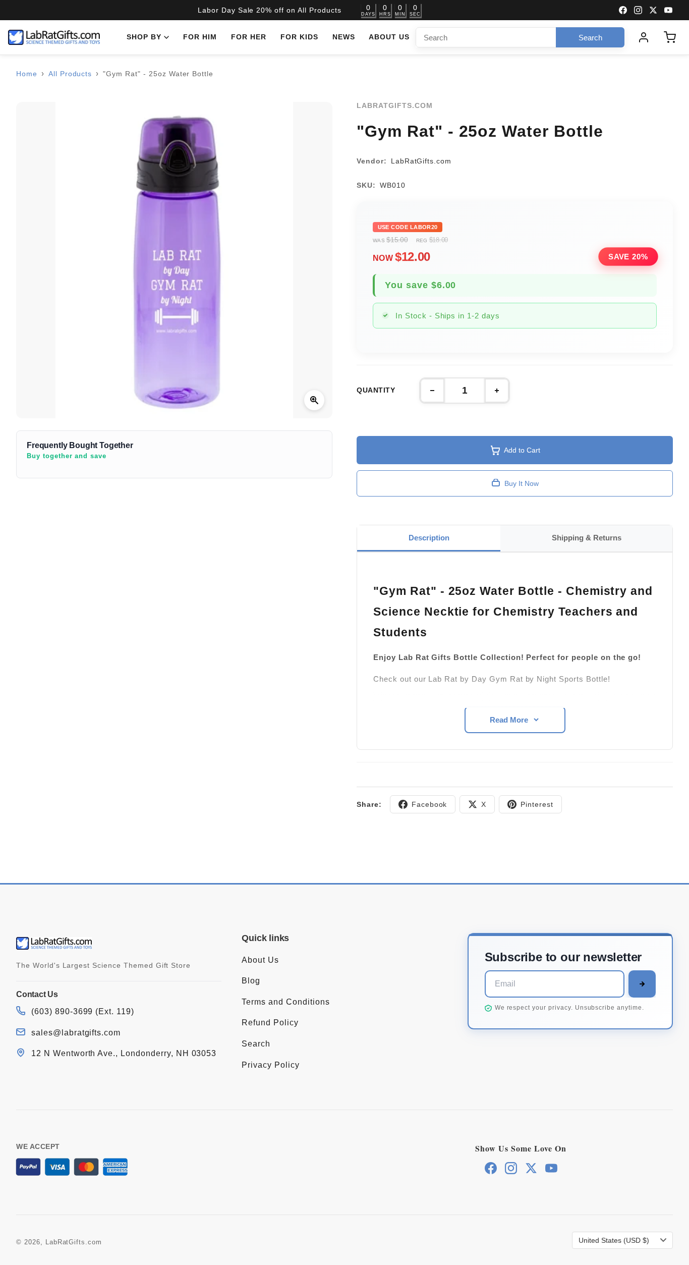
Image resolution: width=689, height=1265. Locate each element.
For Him (200, 37)
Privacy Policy (270, 1065)
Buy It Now (521, 483)
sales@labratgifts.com (76, 1032)
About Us (389, 37)
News (343, 37)
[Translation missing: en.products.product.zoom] (314, 400)
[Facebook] (622, 10)
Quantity (376, 390)
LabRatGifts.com (73, 1242)
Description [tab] (429, 537)
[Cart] (670, 37)
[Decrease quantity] (432, 390)
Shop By (144, 37)
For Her (248, 37)
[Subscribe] (642, 984)
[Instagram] (638, 10)
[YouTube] (668, 10)
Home (26, 74)
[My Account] (644, 37)
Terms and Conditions (285, 1002)
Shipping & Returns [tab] (586, 537)
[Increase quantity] (497, 390)
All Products (70, 74)
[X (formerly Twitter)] (653, 10)
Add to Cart (522, 450)
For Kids (299, 37)
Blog (251, 980)
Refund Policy (270, 1022)
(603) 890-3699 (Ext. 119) (82, 1011)
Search (256, 1043)
